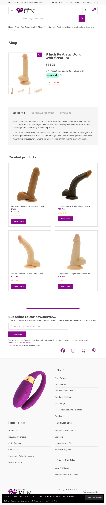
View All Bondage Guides (66, 474)
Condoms (59, 436)
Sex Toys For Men (63, 397)
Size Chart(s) (86, 2)
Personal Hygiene (63, 449)
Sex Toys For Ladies (64, 390)
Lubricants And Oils (63, 443)
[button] (39, 55)
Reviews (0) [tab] (65, 113)
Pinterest (62, 3)
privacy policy (25, 343)
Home (10, 27)
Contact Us (13, 449)
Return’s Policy (15, 462)
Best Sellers (60, 384)
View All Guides (62, 468)
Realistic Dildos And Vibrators (43, 27)
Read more (19, 221)
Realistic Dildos (63, 27)
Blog (96, 2)
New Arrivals (61, 378)
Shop (17, 27)
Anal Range (60, 403)
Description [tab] (19, 113)
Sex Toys (25, 27)
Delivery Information (17, 436)
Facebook (53, 3)
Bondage (59, 416)
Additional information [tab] (42, 113)
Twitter (59, 3)
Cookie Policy (53, 501)
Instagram (56, 3)
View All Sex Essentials (66, 430)
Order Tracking (14, 443)
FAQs (77, 2)
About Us (69, 2)
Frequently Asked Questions (21, 456)
